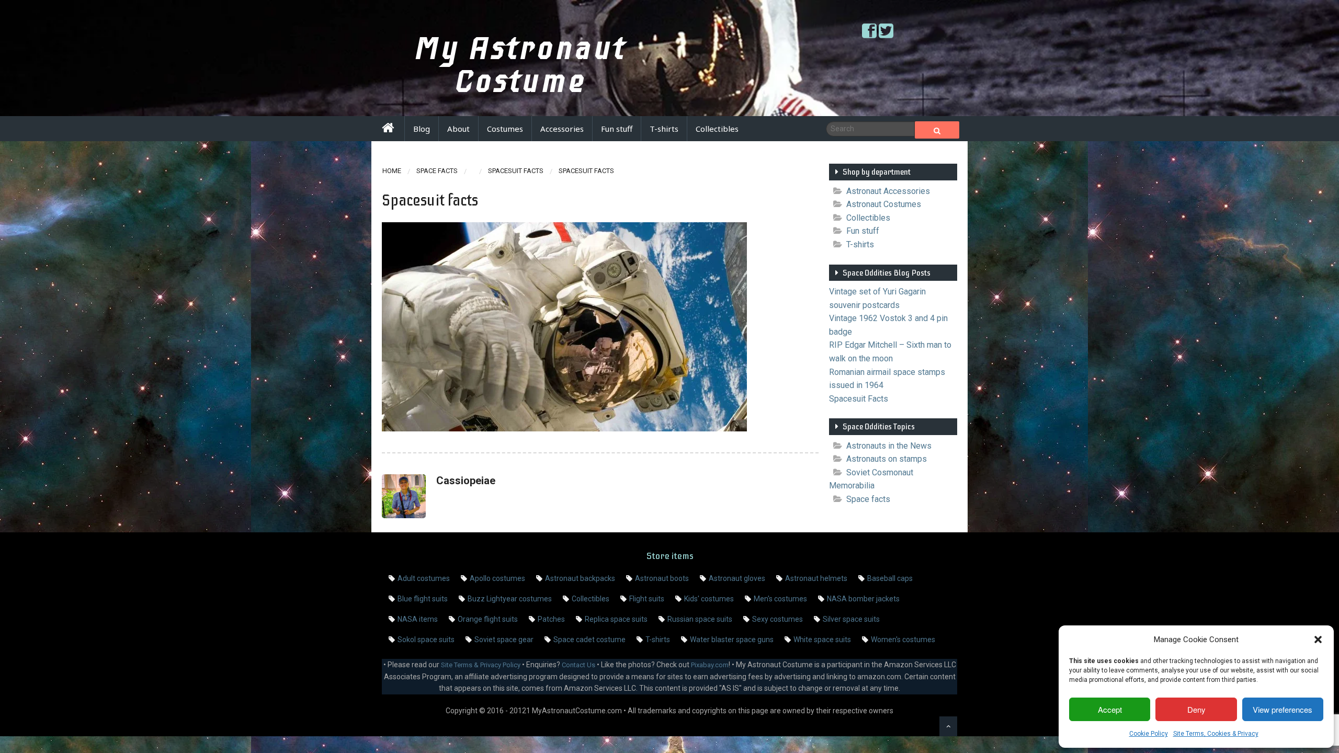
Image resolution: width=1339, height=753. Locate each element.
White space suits (822, 639)
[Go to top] (948, 726)
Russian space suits (699, 619)
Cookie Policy (1148, 733)
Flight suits (646, 599)
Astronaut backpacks (580, 578)
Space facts (437, 170)
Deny (1196, 709)
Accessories (562, 128)
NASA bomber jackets (863, 599)
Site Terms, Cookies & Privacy (1215, 733)
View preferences (1282, 709)
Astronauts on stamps (886, 459)
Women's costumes (903, 639)
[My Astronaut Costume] (387, 129)
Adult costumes (424, 578)
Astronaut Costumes (883, 204)
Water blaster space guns (732, 639)
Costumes (505, 128)
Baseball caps (890, 578)
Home (391, 171)
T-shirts (664, 128)
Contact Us (578, 665)
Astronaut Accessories (888, 191)
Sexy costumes (777, 619)
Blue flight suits (423, 599)
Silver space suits (851, 619)
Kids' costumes (709, 599)
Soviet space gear (504, 639)
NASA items (418, 619)
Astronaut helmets (816, 578)
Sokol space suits (426, 639)
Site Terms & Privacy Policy (480, 665)
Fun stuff (616, 128)
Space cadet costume (589, 639)
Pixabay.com (710, 665)
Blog (421, 128)
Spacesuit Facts (515, 171)
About (458, 128)
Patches (551, 619)
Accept (1110, 709)
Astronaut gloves (737, 578)
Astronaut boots (662, 578)
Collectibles (717, 128)
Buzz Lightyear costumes (510, 599)
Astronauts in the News (889, 446)
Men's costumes (780, 599)
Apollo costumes (497, 578)
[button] (1318, 639)
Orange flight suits (488, 619)
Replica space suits (616, 619)
